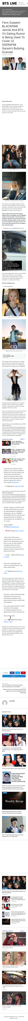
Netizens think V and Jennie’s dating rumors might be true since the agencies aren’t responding (14, 691)
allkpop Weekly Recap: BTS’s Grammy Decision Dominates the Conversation (18, 921)
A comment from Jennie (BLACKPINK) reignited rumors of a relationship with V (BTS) (12, 749)
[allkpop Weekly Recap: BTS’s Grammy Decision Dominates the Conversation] (14, 800)
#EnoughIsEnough (13, 527)
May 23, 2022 (19, 486)
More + (16, 676)
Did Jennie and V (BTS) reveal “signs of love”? (14, 768)
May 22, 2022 (19, 531)
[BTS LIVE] (9, 3)
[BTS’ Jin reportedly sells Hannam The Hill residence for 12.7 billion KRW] (14, 824)
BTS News (5, 715)
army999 (12, 701)
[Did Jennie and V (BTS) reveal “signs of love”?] (14, 760)
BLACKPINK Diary (6, 734)
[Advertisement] (14, 86)
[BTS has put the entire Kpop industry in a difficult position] (14, 721)
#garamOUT (15, 482)
